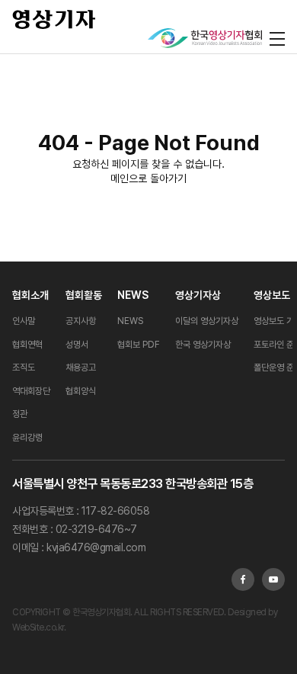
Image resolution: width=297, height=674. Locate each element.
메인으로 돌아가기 (148, 178)
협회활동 (83, 295)
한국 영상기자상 (203, 344)
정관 (19, 414)
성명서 (76, 344)
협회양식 (80, 391)
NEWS (132, 295)
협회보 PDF (138, 344)
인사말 (23, 321)
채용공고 (80, 367)
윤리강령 (27, 437)
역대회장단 (31, 391)
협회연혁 (27, 344)
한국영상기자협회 (54, 19)
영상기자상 (198, 295)
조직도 (23, 367)
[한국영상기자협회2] (205, 38)
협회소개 (30, 295)
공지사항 (80, 321)
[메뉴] (277, 38)
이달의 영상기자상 (206, 321)
